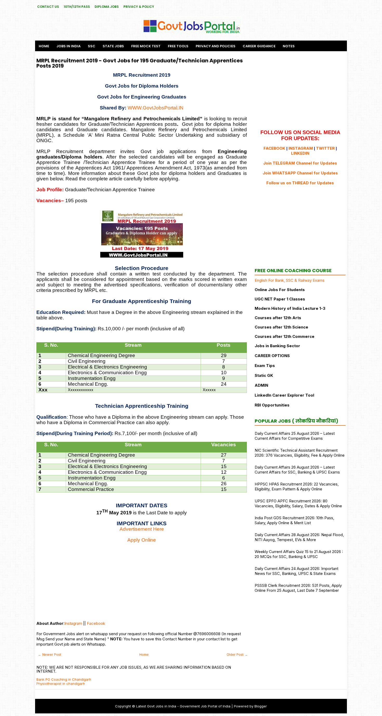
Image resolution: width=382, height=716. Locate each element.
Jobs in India (68, 46)
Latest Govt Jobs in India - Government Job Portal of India (183, 706)
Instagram (73, 623)
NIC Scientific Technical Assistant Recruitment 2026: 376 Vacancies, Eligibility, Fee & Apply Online (300, 453)
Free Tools (178, 46)
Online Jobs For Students (280, 289)
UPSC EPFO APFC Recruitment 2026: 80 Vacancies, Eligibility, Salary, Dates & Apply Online (298, 503)
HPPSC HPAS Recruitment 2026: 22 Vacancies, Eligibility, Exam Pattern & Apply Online (297, 486)
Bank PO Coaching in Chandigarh (63, 679)
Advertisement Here (142, 529)
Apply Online (141, 540)
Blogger (260, 706)
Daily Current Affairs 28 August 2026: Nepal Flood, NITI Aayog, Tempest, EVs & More (299, 537)
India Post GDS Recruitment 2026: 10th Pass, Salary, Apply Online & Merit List (294, 520)
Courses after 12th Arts (278, 317)
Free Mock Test (146, 46)
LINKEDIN (300, 153)
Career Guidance (259, 46)
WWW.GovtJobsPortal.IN (155, 107)
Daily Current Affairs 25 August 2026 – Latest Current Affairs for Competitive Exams (295, 436)
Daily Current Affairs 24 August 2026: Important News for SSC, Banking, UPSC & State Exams (296, 571)
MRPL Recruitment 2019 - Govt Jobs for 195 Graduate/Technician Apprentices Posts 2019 (139, 63)
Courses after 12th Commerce (284, 336)
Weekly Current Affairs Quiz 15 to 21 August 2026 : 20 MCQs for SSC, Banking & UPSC (299, 554)
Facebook (96, 623)
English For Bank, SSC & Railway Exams (290, 280)
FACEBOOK (274, 148)
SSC (91, 46)
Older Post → (237, 654)
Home (44, 46)
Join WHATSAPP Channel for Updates (300, 172)
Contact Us (48, 6)
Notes (289, 46)
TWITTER (325, 148)
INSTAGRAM (300, 148)
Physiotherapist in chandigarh (60, 683)
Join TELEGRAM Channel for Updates (300, 163)
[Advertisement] (141, 579)
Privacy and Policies (215, 46)
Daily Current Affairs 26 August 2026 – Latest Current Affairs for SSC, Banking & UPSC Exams (297, 470)
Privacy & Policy (138, 6)
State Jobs (113, 46)
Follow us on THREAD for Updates (300, 182)
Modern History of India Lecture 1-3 (290, 308)
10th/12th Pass (77, 6)
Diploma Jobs (107, 6)
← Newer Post (49, 654)
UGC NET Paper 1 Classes (280, 299)
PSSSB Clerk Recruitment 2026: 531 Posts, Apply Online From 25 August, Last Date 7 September (298, 588)
